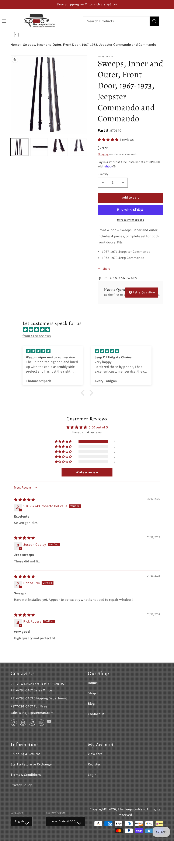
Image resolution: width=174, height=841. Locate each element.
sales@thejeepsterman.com (32, 712)
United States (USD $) (63, 821)
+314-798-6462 (22, 690)
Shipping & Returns (26, 754)
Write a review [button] (87, 472)
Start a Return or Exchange (31, 764)
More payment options (130, 220)
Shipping (103, 154)
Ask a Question (144, 292)
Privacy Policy (21, 785)
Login (92, 774)
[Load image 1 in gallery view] (19, 147)
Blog (91, 703)
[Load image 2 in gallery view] (39, 147)
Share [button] (106, 269)
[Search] (154, 21)
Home (15, 44)
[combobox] (121, 21)
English (19, 821)
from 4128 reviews (36, 336)
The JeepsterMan (131, 809)
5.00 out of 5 (98, 427)
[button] (108, 139)
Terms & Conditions (26, 774)
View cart (95, 754)
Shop (92, 693)
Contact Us (96, 714)
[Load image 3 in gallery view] (58, 147)
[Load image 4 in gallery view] (78, 147)
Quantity (103, 174)
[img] (89, 330)
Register (94, 764)
